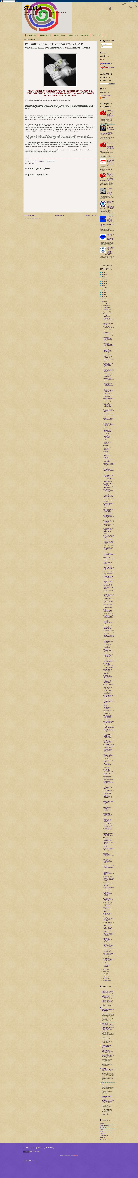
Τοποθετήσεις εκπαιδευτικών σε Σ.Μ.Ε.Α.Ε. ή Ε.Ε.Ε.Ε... (107, 894)
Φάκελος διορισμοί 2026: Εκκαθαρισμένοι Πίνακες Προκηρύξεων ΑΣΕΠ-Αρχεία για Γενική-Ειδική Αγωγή (107, 114)
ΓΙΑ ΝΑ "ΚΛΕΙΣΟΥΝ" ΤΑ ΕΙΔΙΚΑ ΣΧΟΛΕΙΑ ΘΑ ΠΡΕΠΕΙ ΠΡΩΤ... (108, 924)
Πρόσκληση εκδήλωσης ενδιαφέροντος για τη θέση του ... (108, 632)
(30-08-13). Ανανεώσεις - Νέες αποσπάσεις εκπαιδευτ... (108, 420)
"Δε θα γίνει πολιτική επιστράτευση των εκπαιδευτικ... (107, 315)
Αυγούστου (105, 311)
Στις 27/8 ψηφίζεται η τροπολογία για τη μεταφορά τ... (107, 830)
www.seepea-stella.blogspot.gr (104, 65)
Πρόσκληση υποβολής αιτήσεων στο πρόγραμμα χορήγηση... (108, 803)
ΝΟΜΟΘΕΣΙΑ (73, 35)
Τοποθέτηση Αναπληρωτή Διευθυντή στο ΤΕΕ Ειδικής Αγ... (108, 459)
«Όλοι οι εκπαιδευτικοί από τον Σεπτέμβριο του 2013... (108, 731)
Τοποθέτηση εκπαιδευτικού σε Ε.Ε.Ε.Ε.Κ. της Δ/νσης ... (108, 797)
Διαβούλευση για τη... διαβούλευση (108, 914)
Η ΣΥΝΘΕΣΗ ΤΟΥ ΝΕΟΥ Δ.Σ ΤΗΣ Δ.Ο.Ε (108, 577)
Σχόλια (103, 46)
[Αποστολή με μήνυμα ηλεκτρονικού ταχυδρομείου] (48, 161)
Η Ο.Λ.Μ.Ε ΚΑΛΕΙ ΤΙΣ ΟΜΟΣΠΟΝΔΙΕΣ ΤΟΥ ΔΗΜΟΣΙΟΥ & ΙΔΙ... (108, 581)
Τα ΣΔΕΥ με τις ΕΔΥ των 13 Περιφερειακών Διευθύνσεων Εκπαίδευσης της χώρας (110, 237)
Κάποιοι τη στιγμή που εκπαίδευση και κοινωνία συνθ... (108, 606)
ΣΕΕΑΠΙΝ (104, 1068)
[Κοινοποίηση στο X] (51, 161)
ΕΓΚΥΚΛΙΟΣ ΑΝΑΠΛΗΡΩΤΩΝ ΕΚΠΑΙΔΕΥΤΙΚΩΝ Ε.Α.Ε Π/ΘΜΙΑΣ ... (108, 611)
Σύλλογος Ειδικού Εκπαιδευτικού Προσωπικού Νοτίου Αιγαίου (107, 1047)
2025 (103, 274)
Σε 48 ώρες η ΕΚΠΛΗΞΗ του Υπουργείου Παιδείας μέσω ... (108, 741)
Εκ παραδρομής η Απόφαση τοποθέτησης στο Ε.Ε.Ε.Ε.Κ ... (107, 809)
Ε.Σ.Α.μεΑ (102, 1137)
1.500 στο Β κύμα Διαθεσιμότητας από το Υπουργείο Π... (108, 692)
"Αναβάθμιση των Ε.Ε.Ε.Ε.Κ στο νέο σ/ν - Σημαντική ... (108, 380)
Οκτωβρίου (105, 307)
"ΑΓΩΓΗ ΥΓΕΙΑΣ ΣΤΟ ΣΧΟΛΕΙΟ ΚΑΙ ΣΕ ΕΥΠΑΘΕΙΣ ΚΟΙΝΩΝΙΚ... (108, 765)
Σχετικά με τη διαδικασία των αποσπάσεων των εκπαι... (108, 410)
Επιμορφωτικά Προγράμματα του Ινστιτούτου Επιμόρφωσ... (107, 940)
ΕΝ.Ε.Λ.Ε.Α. (105, 1083)
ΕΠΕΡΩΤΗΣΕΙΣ (45, 35)
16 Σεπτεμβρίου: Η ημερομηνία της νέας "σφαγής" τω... (108, 782)
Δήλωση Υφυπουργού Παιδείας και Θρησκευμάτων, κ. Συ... (108, 505)
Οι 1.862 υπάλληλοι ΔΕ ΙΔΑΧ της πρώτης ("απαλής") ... (108, 850)
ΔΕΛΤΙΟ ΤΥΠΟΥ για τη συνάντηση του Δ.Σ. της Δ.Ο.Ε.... (108, 559)
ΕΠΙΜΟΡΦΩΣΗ (59, 35)
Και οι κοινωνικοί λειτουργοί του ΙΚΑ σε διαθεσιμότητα (108, 646)
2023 (103, 279)
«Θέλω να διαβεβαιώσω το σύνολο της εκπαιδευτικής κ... (108, 889)
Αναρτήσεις (104, 44)
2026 (103, 272)
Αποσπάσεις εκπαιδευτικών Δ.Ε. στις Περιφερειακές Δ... (108, 334)
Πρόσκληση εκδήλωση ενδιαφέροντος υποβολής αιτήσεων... (108, 400)
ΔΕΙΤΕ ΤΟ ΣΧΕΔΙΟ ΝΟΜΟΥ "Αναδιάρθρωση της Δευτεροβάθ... (108, 485)
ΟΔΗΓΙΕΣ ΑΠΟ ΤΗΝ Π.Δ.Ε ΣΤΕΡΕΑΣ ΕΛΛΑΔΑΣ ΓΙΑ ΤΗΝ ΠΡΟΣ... (108, 586)
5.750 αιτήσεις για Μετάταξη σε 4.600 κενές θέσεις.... (108, 755)
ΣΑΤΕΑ (103, 990)
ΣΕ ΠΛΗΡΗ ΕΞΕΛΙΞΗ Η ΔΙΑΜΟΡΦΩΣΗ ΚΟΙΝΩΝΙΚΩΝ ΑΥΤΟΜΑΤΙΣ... (108, 717)
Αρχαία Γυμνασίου (104, 1125)
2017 (103, 292)
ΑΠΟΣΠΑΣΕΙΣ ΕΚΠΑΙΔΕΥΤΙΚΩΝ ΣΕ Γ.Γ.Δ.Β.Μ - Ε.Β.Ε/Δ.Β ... (108, 328)
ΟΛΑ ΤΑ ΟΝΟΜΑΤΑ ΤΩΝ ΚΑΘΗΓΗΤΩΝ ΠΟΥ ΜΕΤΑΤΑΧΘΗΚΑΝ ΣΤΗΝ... (108, 547)
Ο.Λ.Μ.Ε (102, 1129)
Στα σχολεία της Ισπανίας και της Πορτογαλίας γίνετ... (108, 676)
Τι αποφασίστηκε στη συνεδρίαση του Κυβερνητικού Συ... (108, 655)
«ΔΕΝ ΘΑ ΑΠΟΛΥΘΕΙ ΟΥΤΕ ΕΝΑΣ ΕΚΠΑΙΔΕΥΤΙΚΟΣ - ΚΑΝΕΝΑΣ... (108, 686)
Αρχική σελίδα (59, 215)
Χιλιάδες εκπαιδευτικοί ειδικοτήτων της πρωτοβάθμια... (108, 375)
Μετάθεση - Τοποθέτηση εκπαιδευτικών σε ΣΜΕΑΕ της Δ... (108, 904)
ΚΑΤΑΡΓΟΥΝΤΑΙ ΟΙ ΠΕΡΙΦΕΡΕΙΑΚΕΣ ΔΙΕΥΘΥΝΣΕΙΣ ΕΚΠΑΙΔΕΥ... (107, 929)
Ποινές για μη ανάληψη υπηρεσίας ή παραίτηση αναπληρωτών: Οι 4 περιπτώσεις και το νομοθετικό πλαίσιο (107, 221)
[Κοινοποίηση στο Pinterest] (54, 161)
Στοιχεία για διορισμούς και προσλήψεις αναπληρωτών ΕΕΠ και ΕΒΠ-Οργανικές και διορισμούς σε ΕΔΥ (106, 177)
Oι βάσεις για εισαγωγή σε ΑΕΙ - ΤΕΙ (108, 525)
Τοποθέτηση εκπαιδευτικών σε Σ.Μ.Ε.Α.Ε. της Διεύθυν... (107, 441)
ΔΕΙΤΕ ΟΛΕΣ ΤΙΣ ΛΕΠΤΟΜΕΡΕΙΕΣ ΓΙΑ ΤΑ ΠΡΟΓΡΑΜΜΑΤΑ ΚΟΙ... (108, 567)
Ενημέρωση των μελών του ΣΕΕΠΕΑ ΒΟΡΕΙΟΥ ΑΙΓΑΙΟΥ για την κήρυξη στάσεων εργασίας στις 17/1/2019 (108, 1100)
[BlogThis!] (49, 161)
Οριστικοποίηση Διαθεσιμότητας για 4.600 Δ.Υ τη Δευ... (108, 945)
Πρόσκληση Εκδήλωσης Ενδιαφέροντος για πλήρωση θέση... (108, 825)
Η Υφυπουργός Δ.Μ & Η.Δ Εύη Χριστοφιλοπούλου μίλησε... (108, 844)
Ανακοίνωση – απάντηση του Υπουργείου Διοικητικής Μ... (108, 955)
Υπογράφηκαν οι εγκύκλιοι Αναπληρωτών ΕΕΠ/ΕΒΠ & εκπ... (108, 621)
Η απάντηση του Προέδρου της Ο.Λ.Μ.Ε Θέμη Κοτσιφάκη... (107, 706)
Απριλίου (105, 976)
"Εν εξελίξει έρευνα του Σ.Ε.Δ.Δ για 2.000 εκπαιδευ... (108, 787)
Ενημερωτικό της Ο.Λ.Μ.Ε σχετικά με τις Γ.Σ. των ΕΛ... (108, 390)
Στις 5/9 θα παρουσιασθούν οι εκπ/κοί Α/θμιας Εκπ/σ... (108, 470)
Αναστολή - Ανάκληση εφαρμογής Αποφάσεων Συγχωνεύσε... (108, 435)
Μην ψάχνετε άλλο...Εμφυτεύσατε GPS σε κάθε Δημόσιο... (108, 918)
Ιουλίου (105, 969)
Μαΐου (104, 973)
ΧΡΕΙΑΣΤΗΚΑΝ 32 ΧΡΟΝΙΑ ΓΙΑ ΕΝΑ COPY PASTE (107, 356)
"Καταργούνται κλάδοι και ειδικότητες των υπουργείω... (108, 641)
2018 (103, 290)
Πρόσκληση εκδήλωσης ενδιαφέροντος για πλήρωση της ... (108, 950)
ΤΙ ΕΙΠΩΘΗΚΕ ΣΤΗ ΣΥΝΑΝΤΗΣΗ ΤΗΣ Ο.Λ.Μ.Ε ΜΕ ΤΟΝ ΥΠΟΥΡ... (107, 861)
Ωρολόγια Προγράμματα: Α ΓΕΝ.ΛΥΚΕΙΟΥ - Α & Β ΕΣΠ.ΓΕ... (108, 935)
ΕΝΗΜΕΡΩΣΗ (32, 35)
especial (102, 1123)
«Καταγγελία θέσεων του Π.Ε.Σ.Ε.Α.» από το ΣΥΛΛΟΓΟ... (108, 595)
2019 (103, 288)
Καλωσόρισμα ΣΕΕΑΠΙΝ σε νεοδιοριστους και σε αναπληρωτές (107, 1071)
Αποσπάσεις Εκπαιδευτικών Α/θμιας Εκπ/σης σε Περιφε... (107, 339)
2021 (103, 283)
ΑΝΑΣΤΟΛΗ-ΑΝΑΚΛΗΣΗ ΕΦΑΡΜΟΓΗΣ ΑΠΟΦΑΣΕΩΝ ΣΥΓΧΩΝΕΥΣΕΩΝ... (108, 511)
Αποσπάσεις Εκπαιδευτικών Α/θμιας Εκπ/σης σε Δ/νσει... (108, 345)
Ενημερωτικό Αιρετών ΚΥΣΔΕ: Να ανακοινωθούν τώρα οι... (108, 385)
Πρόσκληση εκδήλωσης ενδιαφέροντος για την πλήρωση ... (108, 521)
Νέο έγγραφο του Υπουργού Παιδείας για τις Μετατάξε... (108, 959)
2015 (103, 296)
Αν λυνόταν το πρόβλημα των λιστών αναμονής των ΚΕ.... (108, 465)
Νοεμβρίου (105, 305)
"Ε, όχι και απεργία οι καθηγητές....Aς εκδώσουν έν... (108, 681)
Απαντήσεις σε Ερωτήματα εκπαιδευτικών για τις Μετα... (108, 872)
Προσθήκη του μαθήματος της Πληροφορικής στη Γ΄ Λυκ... (108, 909)
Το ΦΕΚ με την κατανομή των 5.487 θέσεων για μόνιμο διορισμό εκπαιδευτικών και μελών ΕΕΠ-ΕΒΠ (107, 251)
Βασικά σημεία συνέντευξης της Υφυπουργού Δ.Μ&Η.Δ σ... (108, 553)
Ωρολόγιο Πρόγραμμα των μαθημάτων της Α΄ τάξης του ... (108, 760)
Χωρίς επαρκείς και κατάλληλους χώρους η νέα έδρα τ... (108, 516)
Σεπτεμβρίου (106, 309)
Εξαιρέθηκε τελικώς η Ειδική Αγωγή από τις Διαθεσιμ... (108, 884)
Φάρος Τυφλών (103, 1139)
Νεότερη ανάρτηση (29, 215)
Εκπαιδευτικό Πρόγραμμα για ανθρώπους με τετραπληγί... (107, 819)
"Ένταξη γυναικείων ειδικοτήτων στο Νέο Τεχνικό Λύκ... (108, 899)
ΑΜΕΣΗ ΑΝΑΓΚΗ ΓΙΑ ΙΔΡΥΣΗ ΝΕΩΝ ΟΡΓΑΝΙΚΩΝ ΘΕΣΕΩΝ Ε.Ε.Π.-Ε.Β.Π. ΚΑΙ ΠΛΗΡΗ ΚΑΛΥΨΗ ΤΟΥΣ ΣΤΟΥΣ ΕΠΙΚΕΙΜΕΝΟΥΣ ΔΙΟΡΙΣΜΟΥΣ (108, 1028)
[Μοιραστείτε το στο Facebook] (52, 161)
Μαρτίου (105, 978)
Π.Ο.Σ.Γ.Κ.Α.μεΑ (104, 1135)
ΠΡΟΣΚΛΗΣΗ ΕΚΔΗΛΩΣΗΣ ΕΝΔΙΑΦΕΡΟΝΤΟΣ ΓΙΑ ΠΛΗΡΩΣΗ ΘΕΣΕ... (108, 772)
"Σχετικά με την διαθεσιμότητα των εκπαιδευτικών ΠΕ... (108, 814)
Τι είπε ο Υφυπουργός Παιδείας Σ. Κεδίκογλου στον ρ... (108, 834)
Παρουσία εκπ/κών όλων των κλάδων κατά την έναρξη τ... (108, 370)
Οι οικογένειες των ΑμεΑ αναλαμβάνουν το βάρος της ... (108, 712)
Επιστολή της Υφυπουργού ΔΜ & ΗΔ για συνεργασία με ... (108, 660)
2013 (103, 301)
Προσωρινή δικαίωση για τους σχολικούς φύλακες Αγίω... (108, 792)
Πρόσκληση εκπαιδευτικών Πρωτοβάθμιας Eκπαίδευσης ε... (107, 429)
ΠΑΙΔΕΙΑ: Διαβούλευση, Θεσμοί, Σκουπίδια (108, 722)
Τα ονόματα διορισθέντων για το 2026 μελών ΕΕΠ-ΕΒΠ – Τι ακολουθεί (110, 191)
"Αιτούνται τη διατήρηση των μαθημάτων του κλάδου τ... (108, 542)
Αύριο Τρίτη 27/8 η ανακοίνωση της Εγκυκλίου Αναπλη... (108, 651)
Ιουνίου (105, 971)
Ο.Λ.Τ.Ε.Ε (102, 1133)
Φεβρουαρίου (106, 980)
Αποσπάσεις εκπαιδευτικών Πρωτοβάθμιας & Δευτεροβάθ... (107, 350)
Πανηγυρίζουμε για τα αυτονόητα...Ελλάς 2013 (108, 415)
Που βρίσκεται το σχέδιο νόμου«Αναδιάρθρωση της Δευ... (108, 500)
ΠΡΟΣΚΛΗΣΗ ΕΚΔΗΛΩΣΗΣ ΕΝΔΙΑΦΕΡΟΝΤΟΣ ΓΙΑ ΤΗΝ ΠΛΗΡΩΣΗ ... (108, 665)
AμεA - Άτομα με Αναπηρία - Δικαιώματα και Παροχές (108, 1009)
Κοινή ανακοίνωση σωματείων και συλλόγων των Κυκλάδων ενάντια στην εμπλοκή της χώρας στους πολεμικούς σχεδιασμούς (108, 1053)
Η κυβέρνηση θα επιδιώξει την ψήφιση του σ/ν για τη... (108, 320)
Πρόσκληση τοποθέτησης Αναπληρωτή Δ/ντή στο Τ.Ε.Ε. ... (108, 573)
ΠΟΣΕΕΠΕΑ (105, 1023)
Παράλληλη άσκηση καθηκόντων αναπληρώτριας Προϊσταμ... (107, 671)
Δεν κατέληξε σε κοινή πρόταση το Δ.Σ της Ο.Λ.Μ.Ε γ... (108, 475)
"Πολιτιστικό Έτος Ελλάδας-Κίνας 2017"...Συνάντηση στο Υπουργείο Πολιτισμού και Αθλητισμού (107, 129)
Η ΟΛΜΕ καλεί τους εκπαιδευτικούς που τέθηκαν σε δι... (108, 395)
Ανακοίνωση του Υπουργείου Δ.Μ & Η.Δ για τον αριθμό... (108, 495)
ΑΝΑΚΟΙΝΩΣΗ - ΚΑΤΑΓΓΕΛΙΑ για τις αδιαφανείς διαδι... (108, 490)
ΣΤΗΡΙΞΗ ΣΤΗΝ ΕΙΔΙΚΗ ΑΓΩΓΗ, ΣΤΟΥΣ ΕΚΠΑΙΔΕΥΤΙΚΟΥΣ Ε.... (108, 600)
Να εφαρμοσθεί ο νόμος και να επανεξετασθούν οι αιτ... (108, 866)
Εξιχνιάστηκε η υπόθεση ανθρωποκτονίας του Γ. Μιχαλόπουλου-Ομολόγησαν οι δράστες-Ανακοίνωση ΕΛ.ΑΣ (107, 205)
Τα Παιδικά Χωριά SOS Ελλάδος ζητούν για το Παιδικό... (108, 701)
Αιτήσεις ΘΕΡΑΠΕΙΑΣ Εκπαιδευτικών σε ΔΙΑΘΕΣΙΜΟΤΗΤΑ (108, 480)
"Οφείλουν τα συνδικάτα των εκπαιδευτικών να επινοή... (108, 636)
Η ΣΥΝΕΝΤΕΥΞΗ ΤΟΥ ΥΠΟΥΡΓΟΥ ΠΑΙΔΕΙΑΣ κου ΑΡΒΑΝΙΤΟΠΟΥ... (108, 736)
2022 (103, 281)
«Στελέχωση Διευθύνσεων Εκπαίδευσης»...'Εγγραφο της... (108, 855)
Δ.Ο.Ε (101, 1131)
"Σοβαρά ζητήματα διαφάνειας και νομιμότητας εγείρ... (108, 839)
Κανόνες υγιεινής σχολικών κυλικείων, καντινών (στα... (108, 424)
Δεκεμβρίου (106, 303)
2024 (103, 276)
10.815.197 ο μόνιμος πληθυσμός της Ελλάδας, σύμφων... (108, 751)
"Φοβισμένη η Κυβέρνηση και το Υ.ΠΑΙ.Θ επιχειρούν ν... (108, 696)
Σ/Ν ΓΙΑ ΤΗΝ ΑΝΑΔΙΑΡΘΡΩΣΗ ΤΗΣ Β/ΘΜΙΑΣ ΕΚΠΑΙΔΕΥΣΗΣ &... (108, 405)
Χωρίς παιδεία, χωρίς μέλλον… (108, 324)
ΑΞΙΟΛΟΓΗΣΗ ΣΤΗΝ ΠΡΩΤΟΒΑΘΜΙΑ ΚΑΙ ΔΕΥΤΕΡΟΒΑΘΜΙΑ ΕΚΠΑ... (108, 878)
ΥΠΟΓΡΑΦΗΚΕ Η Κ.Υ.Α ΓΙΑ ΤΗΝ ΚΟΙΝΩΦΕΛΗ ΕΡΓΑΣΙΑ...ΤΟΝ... (108, 746)
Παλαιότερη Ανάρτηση (90, 215)
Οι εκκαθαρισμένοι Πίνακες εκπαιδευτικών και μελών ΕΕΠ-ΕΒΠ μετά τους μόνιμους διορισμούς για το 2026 (107, 147)
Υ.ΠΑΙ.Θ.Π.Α (96, 35)
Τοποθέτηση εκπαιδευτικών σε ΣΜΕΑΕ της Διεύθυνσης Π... (107, 447)
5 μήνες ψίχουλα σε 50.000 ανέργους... (108, 563)
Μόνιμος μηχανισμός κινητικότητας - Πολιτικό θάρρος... (107, 627)
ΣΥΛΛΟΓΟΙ (85, 35)
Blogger (76, 1155)
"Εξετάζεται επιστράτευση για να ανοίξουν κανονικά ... (108, 726)
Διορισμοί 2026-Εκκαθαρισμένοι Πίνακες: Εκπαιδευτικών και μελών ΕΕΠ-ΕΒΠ (110, 162)
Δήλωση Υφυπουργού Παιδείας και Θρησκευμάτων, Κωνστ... (108, 365)
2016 (103, 294)
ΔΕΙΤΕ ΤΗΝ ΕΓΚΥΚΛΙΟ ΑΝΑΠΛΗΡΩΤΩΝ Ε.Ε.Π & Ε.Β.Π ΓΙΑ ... (108, 616)
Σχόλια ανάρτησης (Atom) (36, 218)
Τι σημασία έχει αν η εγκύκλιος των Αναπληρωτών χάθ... (108, 778)
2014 (103, 299)
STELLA (32, 7)
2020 (103, 285)
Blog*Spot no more (106, 95)
